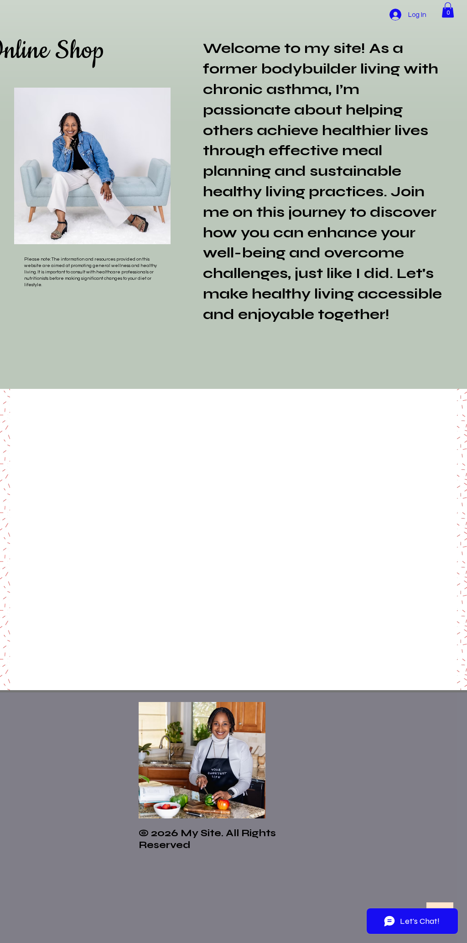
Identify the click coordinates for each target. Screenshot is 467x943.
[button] (447, 9)
